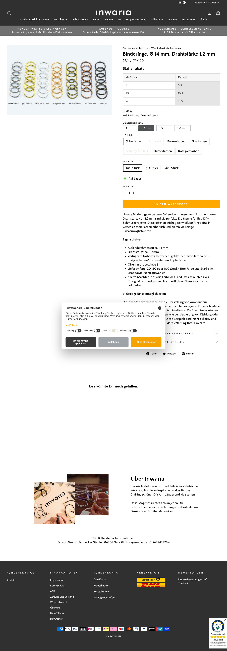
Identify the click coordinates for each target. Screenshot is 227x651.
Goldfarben (199, 141)
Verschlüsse (60, 19)
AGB (52, 591)
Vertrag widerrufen (104, 597)
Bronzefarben (176, 141)
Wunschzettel (101, 585)
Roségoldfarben (188, 151)
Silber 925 (157, 19)
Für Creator (56, 618)
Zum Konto (100, 579)
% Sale (203, 19)
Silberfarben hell (137, 151)
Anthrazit (155, 141)
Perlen (96, 19)
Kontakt (11, 580)
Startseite (128, 48)
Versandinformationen (171, 333)
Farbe (128, 134)
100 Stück (133, 168)
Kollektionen (143, 48)
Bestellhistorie (102, 591)
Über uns (55, 607)
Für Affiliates (57, 613)
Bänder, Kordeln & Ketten (34, 19)
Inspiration (188, 19)
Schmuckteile (80, 19)
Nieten (109, 19)
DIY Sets (172, 19)
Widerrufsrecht (58, 602)
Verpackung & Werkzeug (132, 19)
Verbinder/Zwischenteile (166, 48)
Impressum (56, 580)
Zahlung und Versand (62, 596)
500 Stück (171, 168)
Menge (128, 161)
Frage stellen (171, 342)
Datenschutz (57, 585)
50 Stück (152, 168)
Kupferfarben (163, 151)
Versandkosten (149, 115)
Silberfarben (134, 141)
